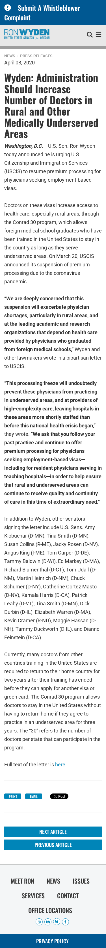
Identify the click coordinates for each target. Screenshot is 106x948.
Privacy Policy (52, 941)
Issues (81, 880)
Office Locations (50, 910)
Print (13, 796)
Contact (68, 895)
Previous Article (53, 844)
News (9, 56)
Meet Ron (22, 880)
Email (34, 796)
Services (33, 895)
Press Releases (36, 56)
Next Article (53, 831)
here (60, 764)
